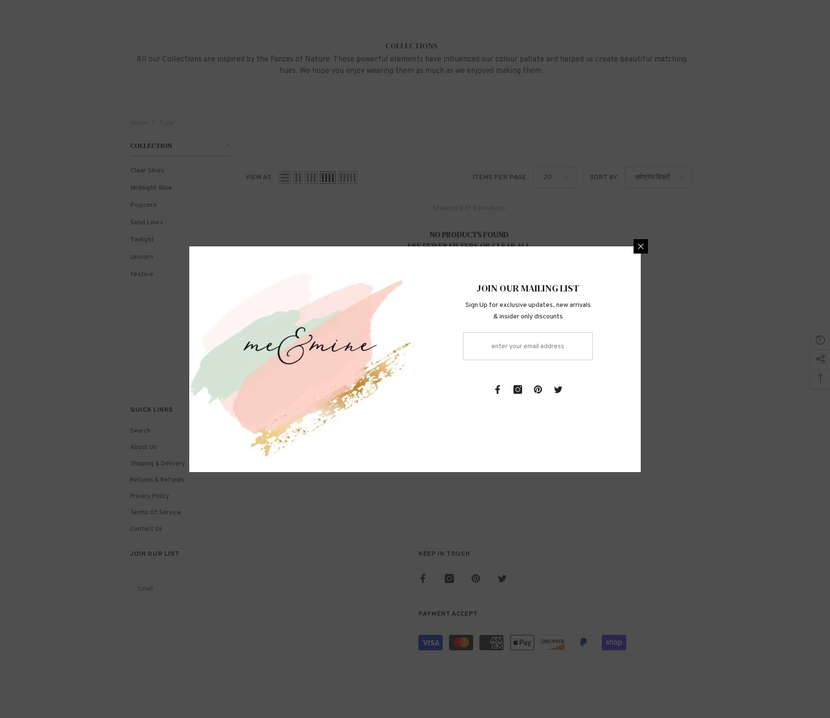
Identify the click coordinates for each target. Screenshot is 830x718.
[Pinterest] (538, 389)
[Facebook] (498, 389)
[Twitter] (558, 389)
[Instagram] (518, 389)
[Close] (641, 246)
